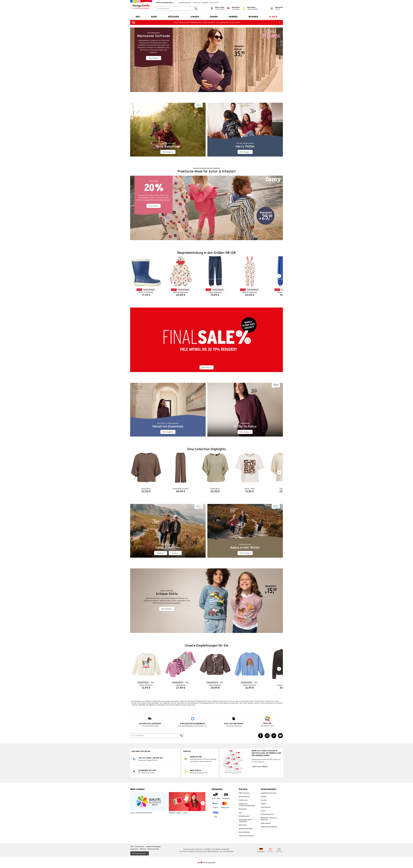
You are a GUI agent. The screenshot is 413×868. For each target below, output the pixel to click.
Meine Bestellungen (246, 828)
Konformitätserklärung (269, 827)
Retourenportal (244, 796)
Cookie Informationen (246, 836)
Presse (263, 811)
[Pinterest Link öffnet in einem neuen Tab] (273, 735)
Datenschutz (139, 846)
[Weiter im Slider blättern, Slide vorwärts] (279, 276)
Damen (214, 16)
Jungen (194, 16)
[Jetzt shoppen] (206, 60)
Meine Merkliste (244, 832)
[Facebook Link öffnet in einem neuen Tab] (260, 735)
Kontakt (263, 796)
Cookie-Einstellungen (153, 846)
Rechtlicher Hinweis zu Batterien (269, 818)
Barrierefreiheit (153, 849)
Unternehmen (265, 807)
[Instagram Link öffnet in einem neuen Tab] (267, 735)
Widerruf (143, 849)
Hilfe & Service (214, 2)
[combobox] (174, 8)
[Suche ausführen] (195, 8)
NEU (138, 16)
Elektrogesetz (266, 823)
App (240, 812)
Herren (233, 16)
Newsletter (205, 2)
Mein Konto (243, 825)
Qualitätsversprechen (185, 2)
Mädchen (173, 16)
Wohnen (253, 16)
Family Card (196, 2)
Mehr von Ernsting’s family (164, 2)
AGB (131, 846)
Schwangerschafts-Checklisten (245, 820)
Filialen (263, 803)
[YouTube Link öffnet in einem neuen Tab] (280, 735)
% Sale (273, 16)
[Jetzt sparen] (206, 208)
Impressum (134, 849)
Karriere (264, 800)
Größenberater (244, 816)
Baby (154, 16)
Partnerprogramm (267, 814)
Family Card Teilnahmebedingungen (247, 804)
